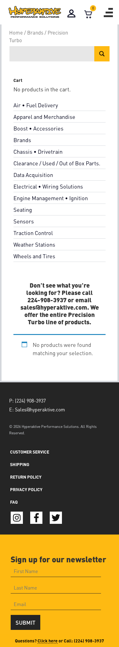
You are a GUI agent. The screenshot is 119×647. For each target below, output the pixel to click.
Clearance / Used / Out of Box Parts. (56, 163)
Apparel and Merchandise (44, 116)
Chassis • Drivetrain (38, 151)
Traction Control (33, 232)
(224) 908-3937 (89, 640)
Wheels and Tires (34, 255)
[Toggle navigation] (108, 12)
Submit (25, 622)
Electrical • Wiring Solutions (48, 186)
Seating (22, 209)
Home (16, 32)
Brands (35, 32)
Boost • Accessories (38, 128)
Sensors (23, 221)
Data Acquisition (33, 174)
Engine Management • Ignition (50, 197)
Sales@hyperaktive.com (40, 409)
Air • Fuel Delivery (35, 104)
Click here (48, 640)
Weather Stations (34, 244)
